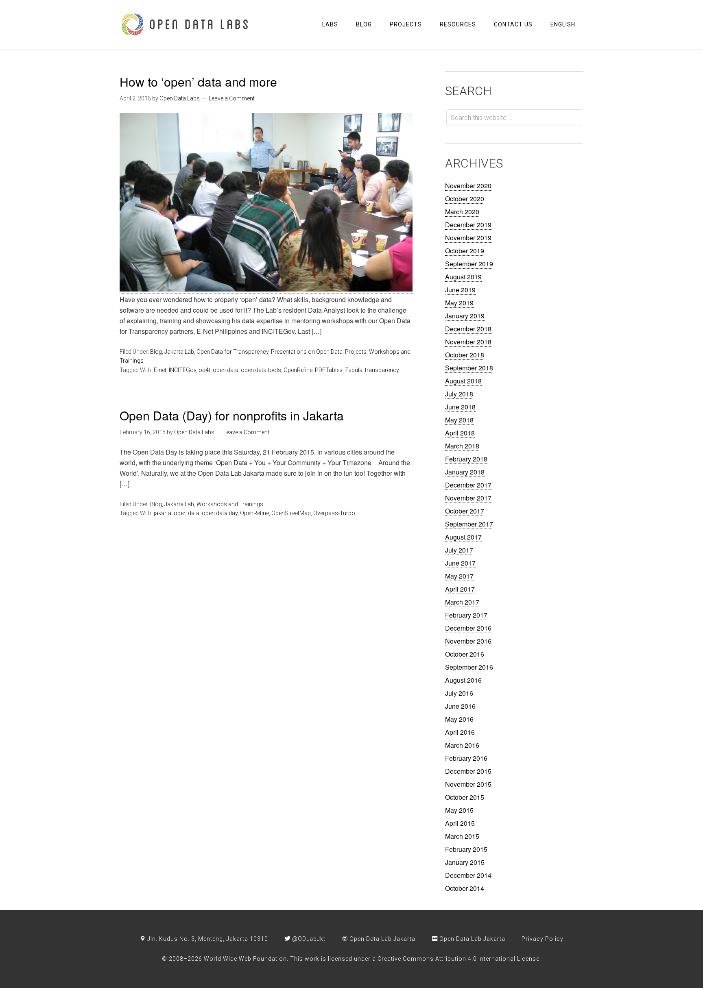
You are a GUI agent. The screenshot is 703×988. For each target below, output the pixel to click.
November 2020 (468, 185)
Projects (356, 351)
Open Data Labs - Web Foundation (185, 24)
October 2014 (464, 888)
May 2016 (459, 719)
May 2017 (459, 576)
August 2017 (463, 537)
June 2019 (460, 289)
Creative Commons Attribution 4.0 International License (458, 958)
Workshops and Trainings (229, 504)
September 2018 (469, 367)
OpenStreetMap (291, 513)
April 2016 (460, 732)
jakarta (162, 513)
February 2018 (466, 459)
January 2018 (465, 472)
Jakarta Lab (179, 351)
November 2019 (468, 237)
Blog (156, 351)
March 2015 (462, 836)
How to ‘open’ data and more (198, 81)
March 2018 (462, 445)
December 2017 (468, 485)
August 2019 (463, 276)
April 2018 (460, 432)
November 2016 (468, 641)
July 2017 (459, 550)
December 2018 (468, 328)
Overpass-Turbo (334, 513)
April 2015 (460, 823)
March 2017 (462, 602)
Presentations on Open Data (307, 351)
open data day (220, 513)
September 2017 (469, 524)
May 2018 (459, 419)
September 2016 (469, 667)
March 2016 (462, 745)
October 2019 (464, 250)
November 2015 (468, 784)
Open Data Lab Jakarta (381, 939)
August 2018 (463, 380)
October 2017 (464, 511)
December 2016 (468, 628)
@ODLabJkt (307, 939)
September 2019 (469, 263)
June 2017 (460, 563)
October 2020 (464, 198)
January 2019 (465, 315)
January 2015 (465, 862)
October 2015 (464, 797)
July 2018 (459, 393)
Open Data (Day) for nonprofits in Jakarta (232, 415)
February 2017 (466, 615)
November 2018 (468, 341)
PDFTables (329, 370)
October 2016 (464, 654)
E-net (160, 370)
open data (225, 370)
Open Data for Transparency (232, 351)
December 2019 (468, 224)
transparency (382, 370)
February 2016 (466, 758)
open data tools (261, 370)
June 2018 (460, 406)
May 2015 (459, 810)
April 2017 (460, 589)
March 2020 (462, 211)
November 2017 (468, 498)
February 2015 (466, 849)
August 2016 (463, 680)
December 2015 (468, 771)
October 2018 (464, 354)
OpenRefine (298, 370)
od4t (204, 370)
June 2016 (460, 706)
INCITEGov (182, 370)
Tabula (353, 370)
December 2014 (468, 875)
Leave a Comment (232, 98)
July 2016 (459, 693)
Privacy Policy (542, 939)
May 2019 (459, 302)
